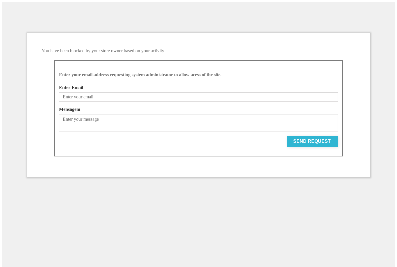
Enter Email (71, 87)
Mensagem (69, 109)
